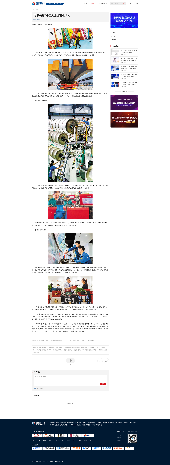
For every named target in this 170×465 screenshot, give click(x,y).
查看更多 (124, 91)
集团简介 (119, 440)
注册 (136, 3)
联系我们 (119, 437)
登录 (131, 3)
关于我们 (119, 435)
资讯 (92, 3)
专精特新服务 (103, 3)
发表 (103, 384)
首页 (85, 3)
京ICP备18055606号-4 (56, 461)
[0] (70, 360)
